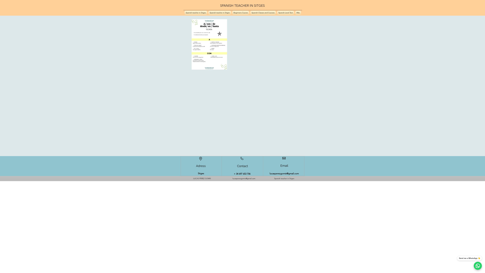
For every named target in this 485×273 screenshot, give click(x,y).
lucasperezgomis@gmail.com (284, 173)
